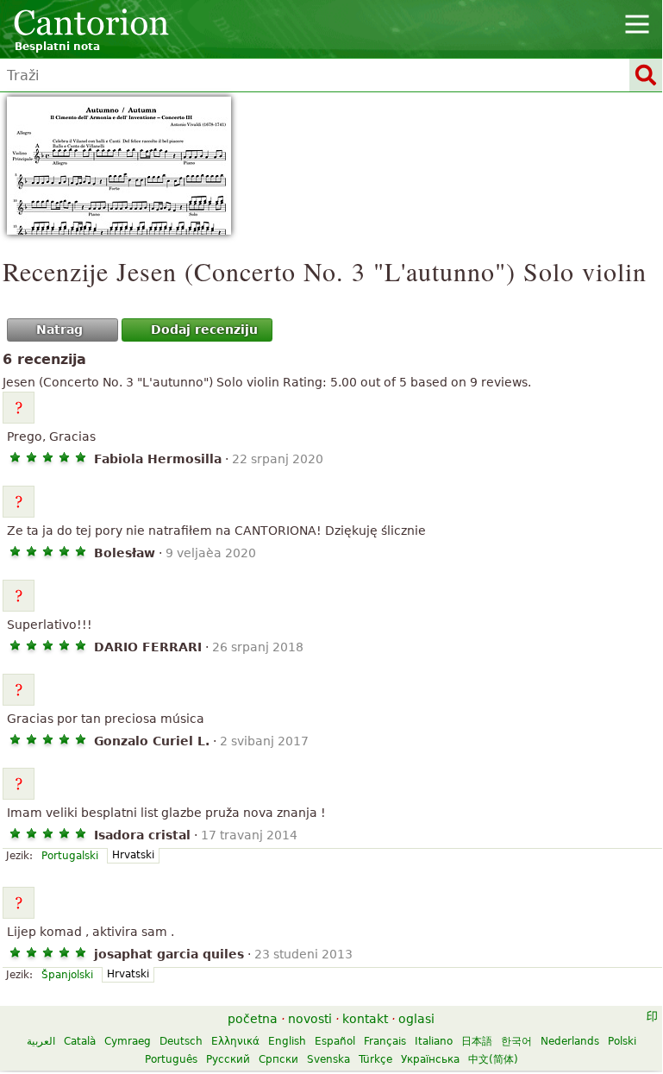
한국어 (516, 1041)
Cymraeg (127, 1041)
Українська (430, 1059)
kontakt (365, 1019)
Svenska (328, 1059)
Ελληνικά (235, 1041)
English (287, 1041)
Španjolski (67, 975)
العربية (41, 1041)
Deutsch (181, 1041)
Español (335, 1041)
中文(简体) (493, 1059)
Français (385, 1041)
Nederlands (570, 1041)
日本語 (476, 1041)
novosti (310, 1019)
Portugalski (69, 856)
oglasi (416, 1019)
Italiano (434, 1041)
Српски (278, 1059)
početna (253, 1019)
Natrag (59, 329)
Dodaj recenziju (204, 329)
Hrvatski (133, 855)
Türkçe (375, 1059)
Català (80, 1041)
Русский (228, 1059)
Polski (622, 1041)
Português (171, 1059)
